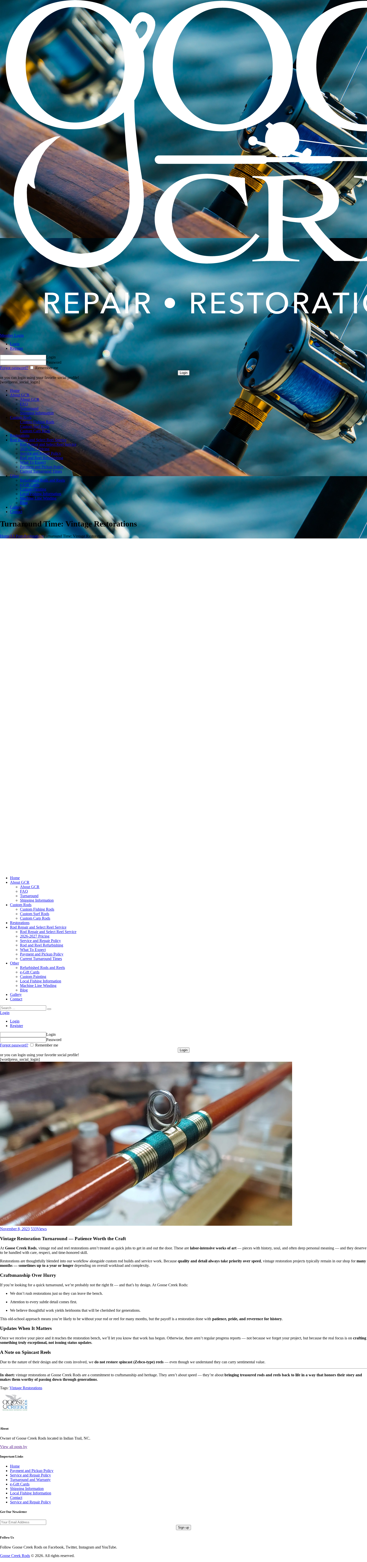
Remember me (46, 368)
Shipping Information (27, 1488)
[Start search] (49, 1009)
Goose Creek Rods (15, 1556)
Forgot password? (14, 368)
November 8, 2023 (15, 1229)
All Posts (17, 536)
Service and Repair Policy (30, 1475)
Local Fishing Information (30, 1493)
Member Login (12, 335)
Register (16, 348)
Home (5, 536)
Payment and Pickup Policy (31, 1471)
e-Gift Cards (19, 1484)
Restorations (33, 536)
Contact (16, 1497)
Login (14, 344)
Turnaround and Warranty (30, 1479)
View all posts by (13, 1447)
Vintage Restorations (25, 1388)
